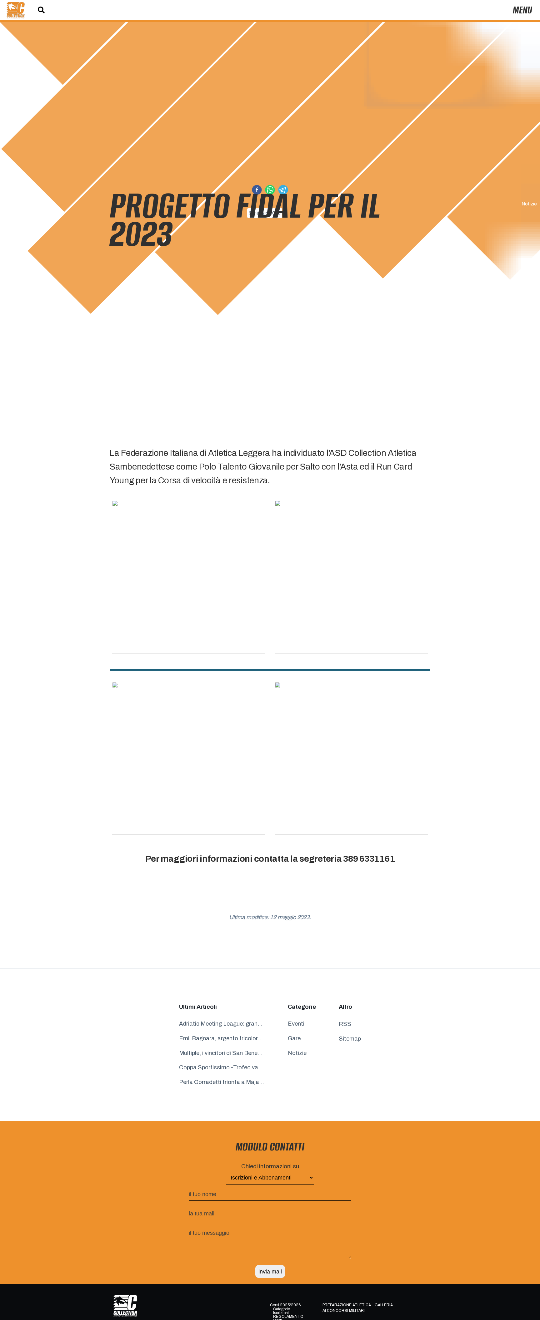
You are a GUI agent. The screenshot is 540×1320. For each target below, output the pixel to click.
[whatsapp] (270, 191)
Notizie (529, 203)
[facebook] (257, 191)
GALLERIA (384, 1305)
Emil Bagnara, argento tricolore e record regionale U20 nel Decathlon (222, 1038)
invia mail (270, 1271)
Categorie (281, 1309)
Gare (294, 1038)
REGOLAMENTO (288, 1316)
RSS (345, 1024)
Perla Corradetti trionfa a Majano (222, 1082)
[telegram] (283, 191)
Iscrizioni (281, 1313)
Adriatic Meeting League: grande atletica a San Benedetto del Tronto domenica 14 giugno (222, 1024)
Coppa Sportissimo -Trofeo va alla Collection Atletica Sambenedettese (222, 1068)
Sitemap (350, 1039)
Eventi (296, 1024)
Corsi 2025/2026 (285, 1305)
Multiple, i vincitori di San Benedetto (222, 1053)
